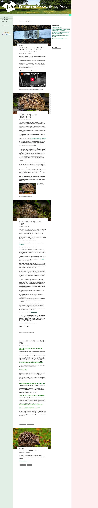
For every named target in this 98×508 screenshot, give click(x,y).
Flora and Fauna (4, 21)
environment (22, 196)
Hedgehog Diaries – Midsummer (29, 116)
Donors (3, 23)
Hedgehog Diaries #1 (29, 450)
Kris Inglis (29, 53)
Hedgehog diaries (30, 89)
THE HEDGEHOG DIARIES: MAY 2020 (32, 342)
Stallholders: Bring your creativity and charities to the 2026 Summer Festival (60, 33)
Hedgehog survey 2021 (38, 89)
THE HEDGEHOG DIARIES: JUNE (30, 223)
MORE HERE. (21, 244)
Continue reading (23, 460)
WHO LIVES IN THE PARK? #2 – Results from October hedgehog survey (32, 49)
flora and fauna (23, 89)
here (24, 173)
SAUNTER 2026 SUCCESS (56, 27)
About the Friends (5, 19)
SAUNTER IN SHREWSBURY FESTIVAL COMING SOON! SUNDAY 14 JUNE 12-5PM (61, 30)
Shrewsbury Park (4, 17)
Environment (21, 45)
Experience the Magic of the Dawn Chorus (59, 38)
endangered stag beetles (32, 403)
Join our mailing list (5, 25)
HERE (43, 259)
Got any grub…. (34, 312)
